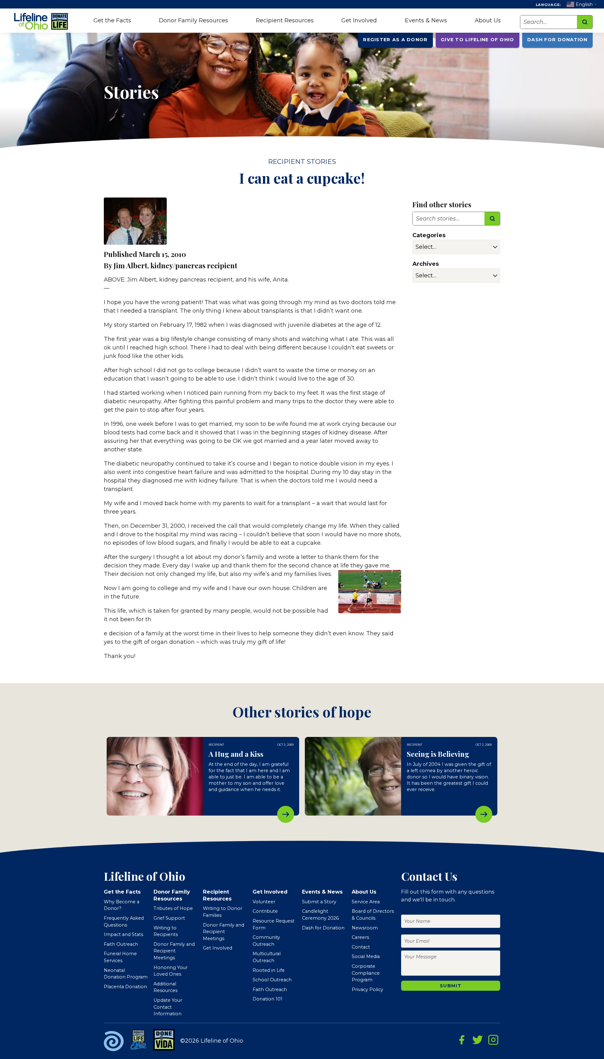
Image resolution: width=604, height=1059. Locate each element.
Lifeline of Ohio (42, 21)
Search (584, 22)
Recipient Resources (285, 20)
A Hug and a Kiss (285, 814)
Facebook (461, 1039)
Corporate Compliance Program (366, 973)
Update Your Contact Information (168, 1007)
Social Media (366, 956)
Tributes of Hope (173, 908)
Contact (361, 947)
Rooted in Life (269, 970)
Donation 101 (267, 999)
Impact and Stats (123, 934)
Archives (425, 263)
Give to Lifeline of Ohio (477, 39)
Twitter (477, 1039)
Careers (360, 937)
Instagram (493, 1039)
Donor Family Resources (193, 20)
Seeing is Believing (483, 814)
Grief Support (169, 918)
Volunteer (264, 902)
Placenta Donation (125, 986)
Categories (428, 235)
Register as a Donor (395, 39)
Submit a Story (319, 902)
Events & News (426, 20)
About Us (488, 20)
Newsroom (365, 928)
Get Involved (359, 20)
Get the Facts (112, 20)
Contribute (265, 911)
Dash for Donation (557, 39)
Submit (450, 986)
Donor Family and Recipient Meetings (174, 951)
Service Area (366, 902)
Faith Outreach (121, 944)
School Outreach (272, 980)
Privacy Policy (367, 989)
